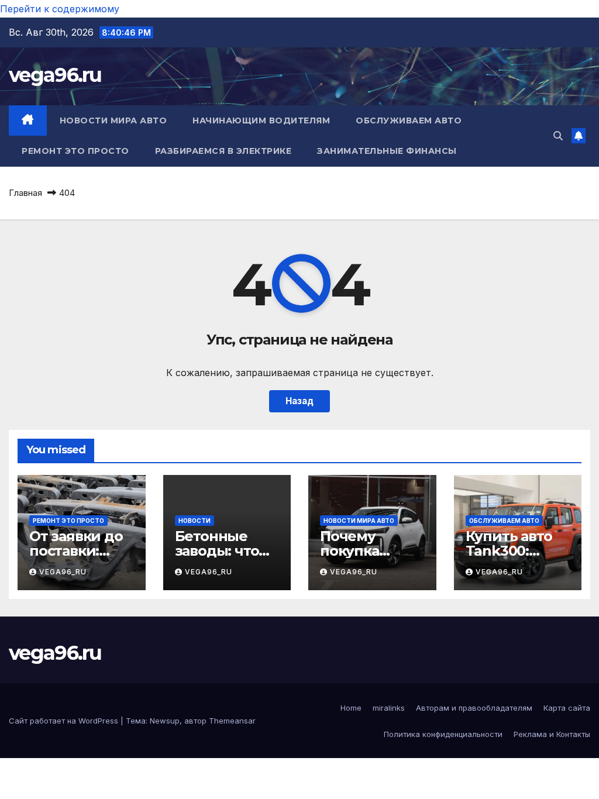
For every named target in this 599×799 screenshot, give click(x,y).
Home (351, 707)
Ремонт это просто (75, 151)
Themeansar (232, 720)
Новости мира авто (113, 120)
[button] (558, 136)
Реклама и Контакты (552, 734)
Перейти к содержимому (59, 9)
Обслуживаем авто (409, 120)
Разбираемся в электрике (223, 151)
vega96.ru (55, 75)
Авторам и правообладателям (474, 707)
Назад (299, 401)
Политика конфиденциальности (443, 734)
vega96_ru (63, 571)
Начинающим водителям (261, 120)
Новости (194, 520)
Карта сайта (566, 707)
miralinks (389, 707)
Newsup (165, 720)
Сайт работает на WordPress (65, 720)
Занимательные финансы (387, 151)
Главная (25, 192)
